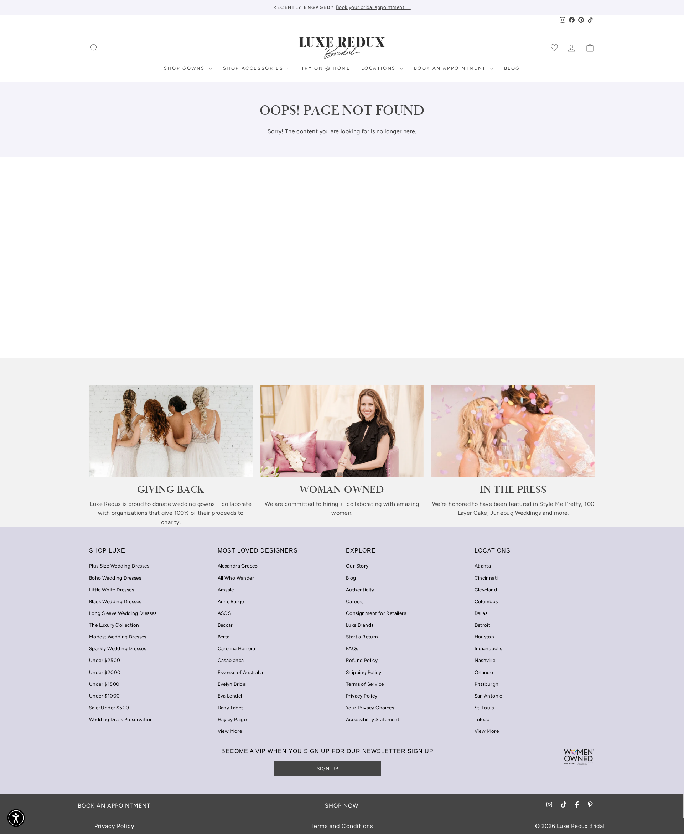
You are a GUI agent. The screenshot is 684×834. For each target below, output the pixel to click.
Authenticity (360, 589)
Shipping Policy (363, 672)
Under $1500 (104, 684)
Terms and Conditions (342, 826)
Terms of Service (365, 684)
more (561, 512)
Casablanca (231, 660)
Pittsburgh (487, 684)
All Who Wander (236, 578)
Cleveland (486, 589)
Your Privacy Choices (370, 707)
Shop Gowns (185, 68)
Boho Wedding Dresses (115, 578)
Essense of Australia (240, 672)
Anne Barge (231, 601)
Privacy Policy (362, 696)
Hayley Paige (232, 719)
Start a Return (362, 636)
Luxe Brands (359, 625)
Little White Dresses (111, 589)
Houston (484, 636)
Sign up (327, 768)
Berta (224, 636)
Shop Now (341, 805)
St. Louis (484, 707)
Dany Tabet (230, 707)
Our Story (357, 566)
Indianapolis (488, 648)
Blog (512, 68)
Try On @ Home (326, 68)
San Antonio (489, 696)
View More (230, 731)
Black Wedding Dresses (115, 601)
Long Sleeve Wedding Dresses (123, 613)
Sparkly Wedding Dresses (117, 648)
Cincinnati (486, 578)
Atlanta (483, 566)
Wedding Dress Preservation (121, 719)
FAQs (352, 648)
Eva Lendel (230, 696)
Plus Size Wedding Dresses (119, 566)
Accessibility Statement (372, 719)
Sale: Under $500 (109, 707)
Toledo (482, 719)
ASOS (224, 613)
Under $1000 (104, 696)
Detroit (483, 625)
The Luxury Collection (114, 625)
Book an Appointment (451, 68)
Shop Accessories (254, 68)
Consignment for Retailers (376, 613)
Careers (355, 601)
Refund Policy (362, 660)
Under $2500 (104, 660)
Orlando (484, 672)
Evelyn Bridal (232, 684)
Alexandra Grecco (238, 566)
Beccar (225, 625)
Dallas (481, 613)
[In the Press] (513, 431)
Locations (379, 68)
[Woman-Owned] (342, 431)
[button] (16, 818)
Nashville (485, 660)
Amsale (226, 589)
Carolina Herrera (236, 648)
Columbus (486, 601)
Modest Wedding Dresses (117, 636)
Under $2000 (104, 672)
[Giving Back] (171, 431)
